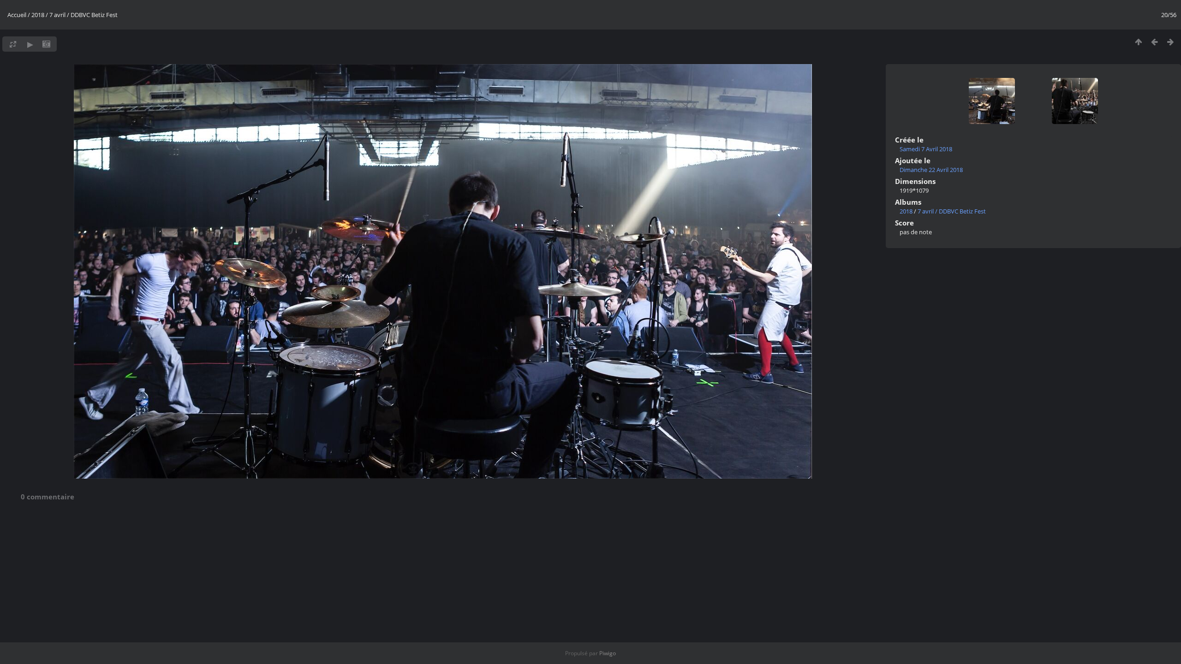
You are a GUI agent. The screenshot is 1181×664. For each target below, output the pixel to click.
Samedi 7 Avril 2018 (926, 149)
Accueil (16, 15)
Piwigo (607, 653)
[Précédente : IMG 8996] (1154, 41)
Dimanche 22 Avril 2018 (931, 170)
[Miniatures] (1138, 41)
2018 (37, 15)
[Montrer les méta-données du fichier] (46, 44)
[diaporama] (30, 44)
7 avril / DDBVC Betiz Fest (83, 15)
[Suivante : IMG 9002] (1171, 41)
